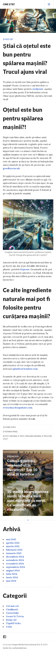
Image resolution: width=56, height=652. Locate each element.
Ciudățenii (12, 609)
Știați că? (8, 39)
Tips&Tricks (13, 623)
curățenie (37, 88)
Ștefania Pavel (10, 431)
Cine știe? (9, 4)
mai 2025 (11, 539)
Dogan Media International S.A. (26, 644)
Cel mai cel (12, 606)
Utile (9, 626)
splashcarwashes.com (25, 368)
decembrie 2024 (15, 556)
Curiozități (12, 612)
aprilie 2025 (13, 542)
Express (24, 269)
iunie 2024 (12, 577)
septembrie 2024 (15, 567)
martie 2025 (13, 546)
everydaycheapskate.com (17, 407)
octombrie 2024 (15, 563)
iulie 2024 (11, 573)
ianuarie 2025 (14, 553)
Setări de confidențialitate (15, 648)
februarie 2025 (14, 549)
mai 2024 (11, 580)
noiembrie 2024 (15, 560)
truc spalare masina (30, 436)
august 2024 (13, 570)
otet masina (10, 436)
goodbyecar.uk (11, 168)
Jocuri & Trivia (15, 616)
